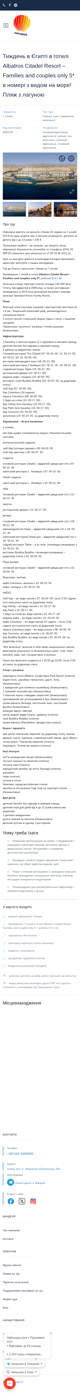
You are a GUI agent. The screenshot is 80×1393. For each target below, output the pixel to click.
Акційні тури (10, 1299)
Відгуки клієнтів (12, 1265)
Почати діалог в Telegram (30, 1182)
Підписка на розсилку (16, 1282)
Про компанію (11, 1230)
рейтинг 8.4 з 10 (51, 278)
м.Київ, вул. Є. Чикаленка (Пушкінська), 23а (33, 1168)
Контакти (8, 1238)
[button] (71, 191)
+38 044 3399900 (20, 1154)
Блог (5, 1307)
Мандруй (17, 1381)
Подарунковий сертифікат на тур (23, 1290)
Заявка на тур (11, 1273)
